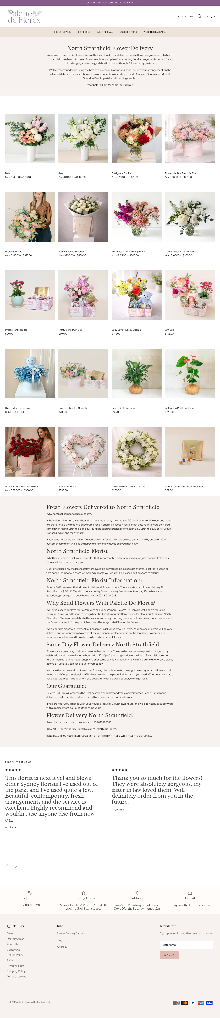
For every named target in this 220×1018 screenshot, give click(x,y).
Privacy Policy (15, 965)
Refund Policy (15, 955)
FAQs (10, 960)
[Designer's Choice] (137, 139)
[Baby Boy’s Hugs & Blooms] (137, 295)
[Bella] (30, 139)
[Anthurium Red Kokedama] (190, 373)
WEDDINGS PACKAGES (155, 32)
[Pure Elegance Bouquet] (83, 217)
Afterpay (62, 946)
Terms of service (16, 976)
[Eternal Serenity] (83, 452)
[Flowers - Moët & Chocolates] (83, 373)
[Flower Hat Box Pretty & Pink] (190, 139)
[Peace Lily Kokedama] (137, 373)
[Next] (16, 866)
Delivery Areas (15, 938)
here (84, 595)
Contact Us (13, 949)
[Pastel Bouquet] (30, 217)
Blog (59, 940)
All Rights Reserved (40, 1002)
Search (11, 933)
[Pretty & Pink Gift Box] (83, 295)
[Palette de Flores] (24, 16)
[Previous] (6, 866)
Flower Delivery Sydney (71, 933)
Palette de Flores (22, 1002)
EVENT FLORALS (105, 32)
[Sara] (83, 139)
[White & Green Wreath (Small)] (137, 452)
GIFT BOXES (84, 32)
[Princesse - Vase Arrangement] (137, 217)
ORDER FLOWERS (62, 32)
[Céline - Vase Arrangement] (190, 217)
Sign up (169, 955)
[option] (56, 798)
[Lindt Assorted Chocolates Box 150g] (190, 452)
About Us (12, 944)
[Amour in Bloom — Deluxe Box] (30, 452)
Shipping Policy (16, 971)
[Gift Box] (190, 295)
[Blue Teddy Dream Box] (30, 373)
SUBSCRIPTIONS (128, 32)
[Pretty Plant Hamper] (30, 295)
